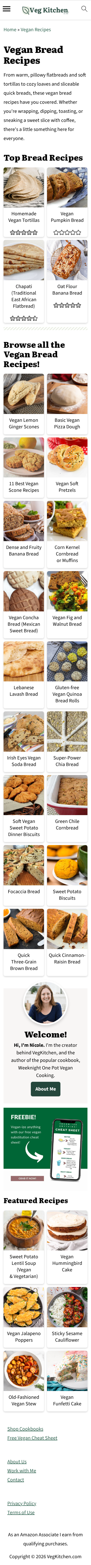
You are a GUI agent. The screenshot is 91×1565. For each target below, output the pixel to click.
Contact (15, 1479)
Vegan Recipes (36, 29)
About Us (17, 1461)
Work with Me (21, 1470)
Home (10, 29)
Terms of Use (21, 1512)
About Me (45, 1089)
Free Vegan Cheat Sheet (32, 1438)
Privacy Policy (21, 1503)
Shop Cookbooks (25, 1429)
